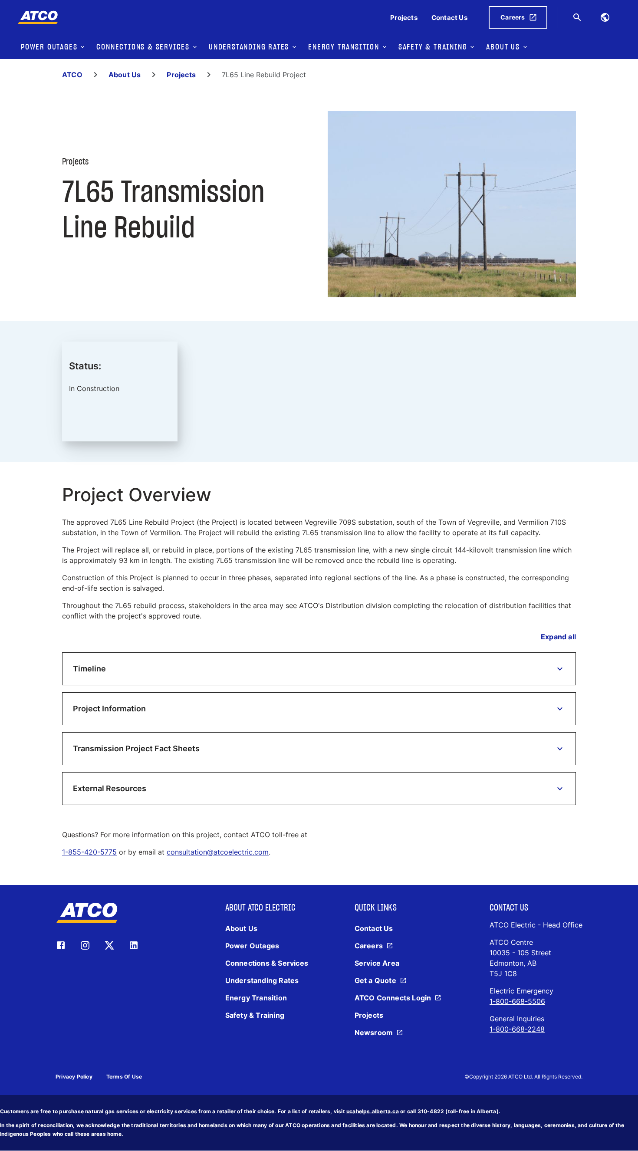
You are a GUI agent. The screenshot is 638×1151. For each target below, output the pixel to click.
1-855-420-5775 (89, 852)
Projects (181, 74)
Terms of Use (124, 1076)
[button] (319, 669)
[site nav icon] (605, 17)
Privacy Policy (74, 1076)
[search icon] (577, 17)
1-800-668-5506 (517, 1001)
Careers (512, 17)
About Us (125, 74)
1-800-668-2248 (517, 1029)
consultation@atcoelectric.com (218, 852)
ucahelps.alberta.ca (372, 1111)
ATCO (72, 74)
